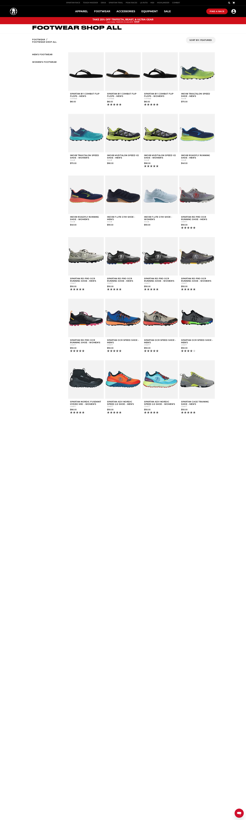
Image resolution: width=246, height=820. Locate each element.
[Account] (233, 11)
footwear (38, 39)
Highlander (163, 3)
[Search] (229, 3)
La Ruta (144, 3)
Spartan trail (116, 3)
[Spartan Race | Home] (13, 11)
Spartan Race (73, 3)
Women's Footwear (44, 62)
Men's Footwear (42, 54)
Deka (103, 3)
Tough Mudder (90, 3)
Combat (176, 3)
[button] (114, 104)
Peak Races (131, 3)
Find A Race (217, 11)
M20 (152, 3)
